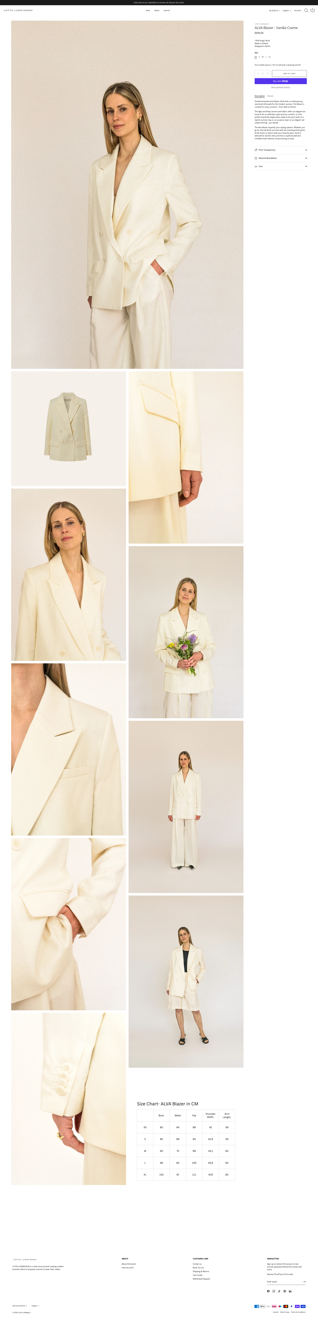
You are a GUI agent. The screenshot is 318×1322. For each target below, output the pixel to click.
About (156, 10)
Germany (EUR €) (18, 1306)
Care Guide (197, 1275)
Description (260, 96)
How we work (128, 1267)
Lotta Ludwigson (262, 23)
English (286, 11)
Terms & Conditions (298, 1312)
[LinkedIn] (290, 1291)
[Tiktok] (279, 1291)
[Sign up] (304, 1282)
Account (297, 10)
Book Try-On (198, 1267)
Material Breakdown (267, 158)
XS (256, 57)
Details (270, 96)
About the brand (129, 1264)
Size (256, 52)
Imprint (276, 1312)
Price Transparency (266, 150)
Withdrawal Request (201, 1279)
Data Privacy (284, 1312)
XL (270, 57)
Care (260, 166)
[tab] (261, 96)
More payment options (280, 87)
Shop (148, 10)
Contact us (197, 1264)
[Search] (306, 10)
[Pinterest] (284, 1291)
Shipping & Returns (201, 1271)
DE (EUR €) (273, 11)
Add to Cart (289, 73)
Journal (167, 10)
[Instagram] (274, 1291)
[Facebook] (268, 1291)
